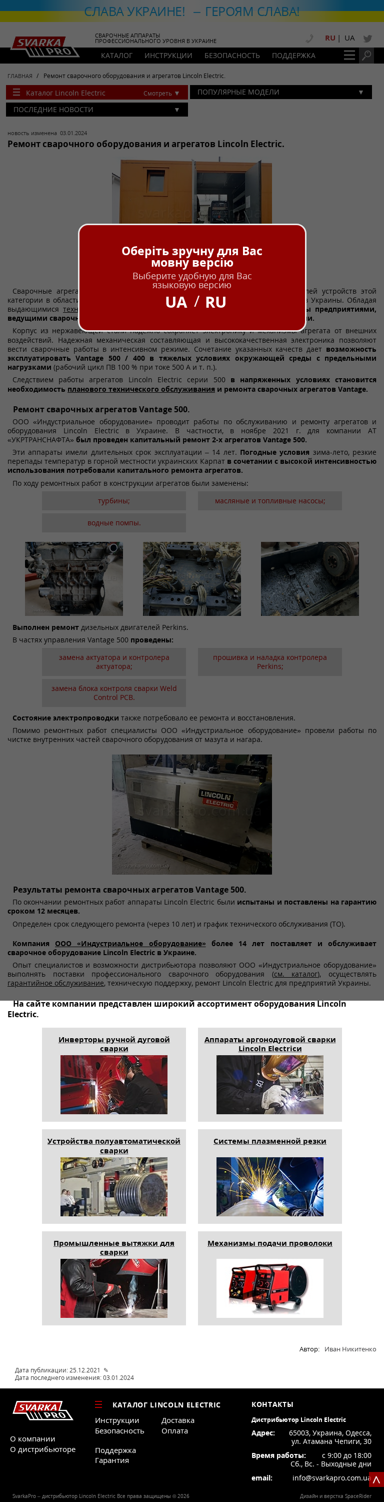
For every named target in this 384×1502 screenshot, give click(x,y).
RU (215, 302)
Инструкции (117, 1420)
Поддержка (115, 1450)
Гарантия (112, 1460)
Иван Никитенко (350, 1349)
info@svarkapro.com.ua (332, 1477)
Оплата (175, 1430)
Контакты (273, 1404)
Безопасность (119, 1430)
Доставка (178, 1420)
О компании (33, 1438)
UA (176, 302)
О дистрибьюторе (43, 1449)
